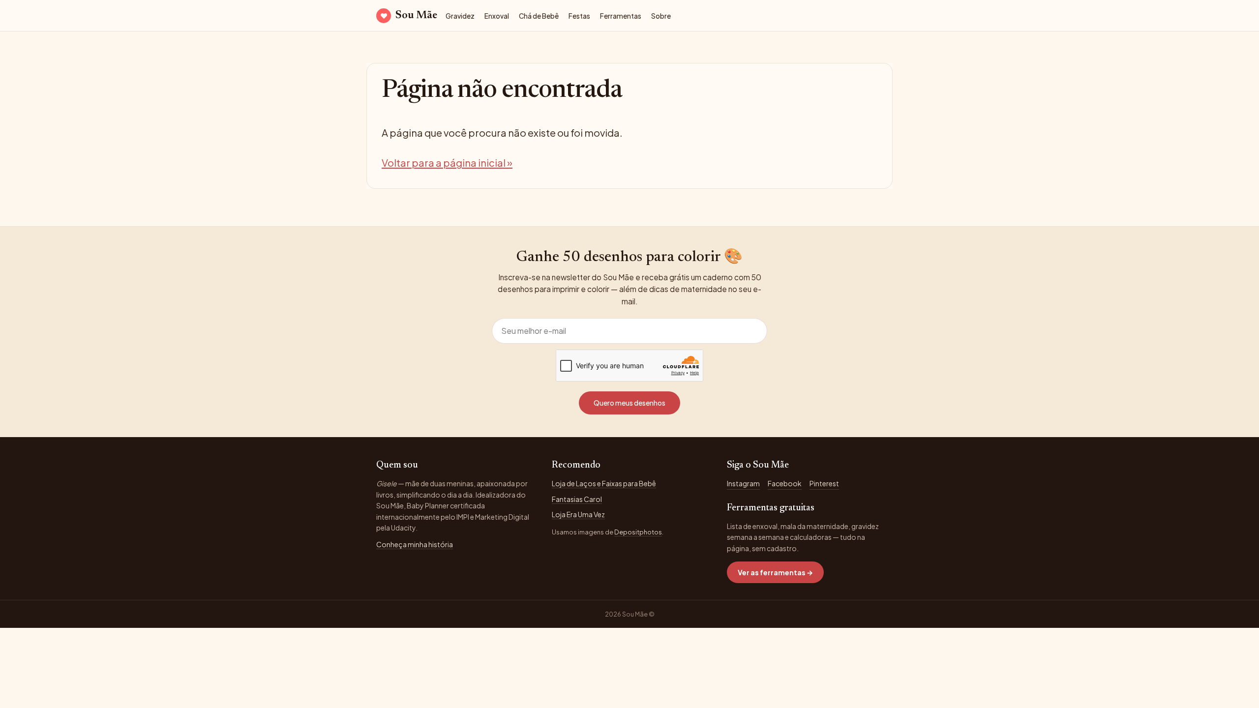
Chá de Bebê (539, 16)
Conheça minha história (414, 544)
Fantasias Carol (577, 499)
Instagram (743, 483)
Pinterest (824, 483)
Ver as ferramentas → (775, 572)
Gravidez (460, 16)
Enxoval (496, 16)
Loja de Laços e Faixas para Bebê (604, 483)
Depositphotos (638, 532)
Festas (579, 16)
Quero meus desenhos (629, 402)
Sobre (661, 16)
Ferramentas (620, 16)
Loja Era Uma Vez (578, 514)
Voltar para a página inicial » (447, 162)
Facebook (785, 483)
